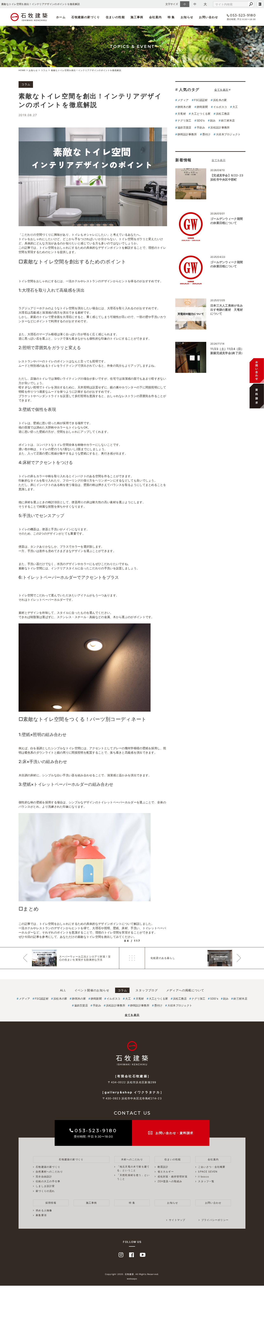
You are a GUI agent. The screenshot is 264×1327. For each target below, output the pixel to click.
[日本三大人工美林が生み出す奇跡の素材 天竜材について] (190, 313)
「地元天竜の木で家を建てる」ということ (133, 1168)
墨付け (206, 134)
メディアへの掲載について (185, 990)
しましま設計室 (45, 1186)
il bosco (134, 26)
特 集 (171, 17)
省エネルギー (166, 1171)
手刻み (201, 127)
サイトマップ (177, 1219)
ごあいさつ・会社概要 (105, 26)
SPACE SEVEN (101, 27)
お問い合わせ (208, 17)
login (260, 4)
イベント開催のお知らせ (91, 990)
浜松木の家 (220, 100)
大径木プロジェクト (228, 134)
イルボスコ (220, 106)
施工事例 (137, 17)
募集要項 (41, 1215)
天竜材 (182, 113)
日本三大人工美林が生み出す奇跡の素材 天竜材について (226, 309)
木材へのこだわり (132, 1159)
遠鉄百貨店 (184, 127)
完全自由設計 (44, 1176)
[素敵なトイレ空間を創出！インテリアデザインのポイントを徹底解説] (93, 176)
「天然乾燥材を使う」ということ (133, 1177)
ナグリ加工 (184, 120)
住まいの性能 (115, 17)
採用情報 (50, 1202)
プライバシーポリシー (215, 1219)
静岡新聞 (202, 106)
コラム (122, 990)
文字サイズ (171, 4)
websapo (132, 1278)
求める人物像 (182, 27)
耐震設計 (163, 1166)
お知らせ (187, 17)
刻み (213, 120)
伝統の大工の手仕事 (48, 1181)
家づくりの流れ (45, 1191)
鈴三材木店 (228, 120)
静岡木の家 (184, 106)
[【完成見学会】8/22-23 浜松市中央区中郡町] (190, 183)
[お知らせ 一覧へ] (218, 160)
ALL (63, 990)
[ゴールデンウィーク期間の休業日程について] (190, 227)
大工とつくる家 (200, 113)
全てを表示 (221, 89)
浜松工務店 (223, 113)
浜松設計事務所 (220, 127)
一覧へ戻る (132, 958)
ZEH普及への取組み (170, 1181)
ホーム (61, 17)
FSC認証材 (201, 100)
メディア (183, 100)
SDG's (201, 120)
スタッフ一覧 (138, 27)
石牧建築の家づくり (85, 17)
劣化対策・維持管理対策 (172, 1176)
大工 (235, 106)
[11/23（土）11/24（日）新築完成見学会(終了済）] (190, 357)
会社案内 (155, 17)
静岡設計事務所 (187, 134)
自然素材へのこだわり (49, 1171)
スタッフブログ (147, 990)
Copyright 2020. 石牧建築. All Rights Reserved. (132, 1274)
